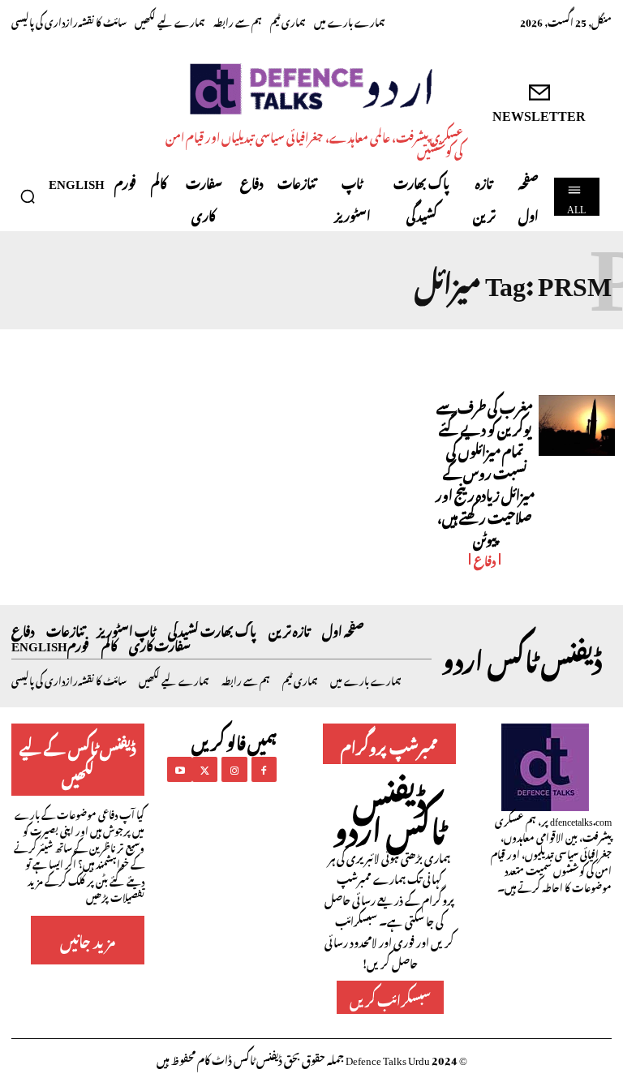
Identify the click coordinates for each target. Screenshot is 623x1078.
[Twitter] (204, 769)
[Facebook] (264, 769)
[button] (27, 196)
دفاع (485, 559)
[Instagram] (234, 769)
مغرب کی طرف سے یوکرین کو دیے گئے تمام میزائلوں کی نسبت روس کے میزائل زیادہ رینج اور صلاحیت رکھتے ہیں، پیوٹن (485, 471)
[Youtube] (179, 769)
